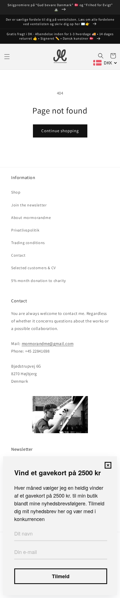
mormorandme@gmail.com (48, 343)
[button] (7, 56)
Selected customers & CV (33, 267)
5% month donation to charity (38, 280)
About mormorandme (31, 217)
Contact (18, 255)
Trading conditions (28, 242)
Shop (15, 192)
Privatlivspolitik (25, 230)
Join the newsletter (29, 205)
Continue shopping (60, 130)
